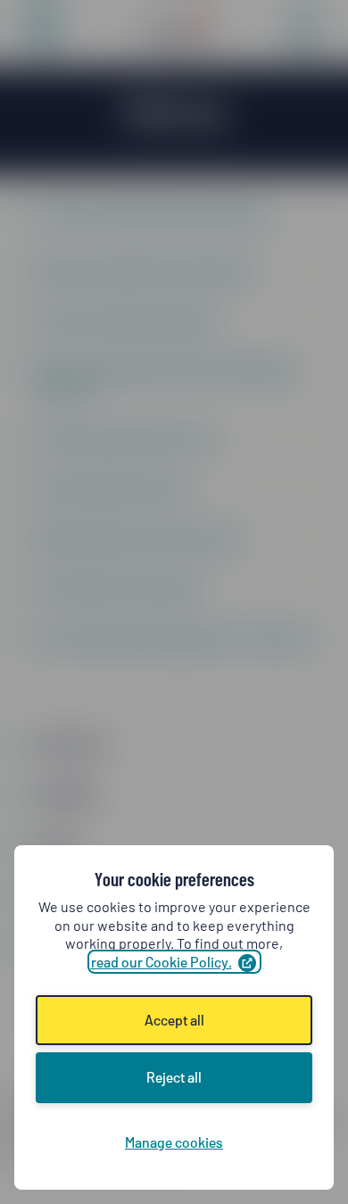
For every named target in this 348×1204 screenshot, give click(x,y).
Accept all (174, 1019)
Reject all (174, 1076)
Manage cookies (174, 1141)
